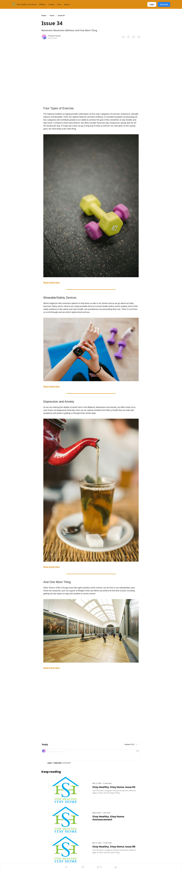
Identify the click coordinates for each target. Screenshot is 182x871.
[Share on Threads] (133, 37)
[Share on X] (128, 37)
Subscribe (57, 763)
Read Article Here (51, 283)
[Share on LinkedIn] (139, 37)
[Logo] (14, 4)
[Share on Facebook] (123, 37)
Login (49, 763)
